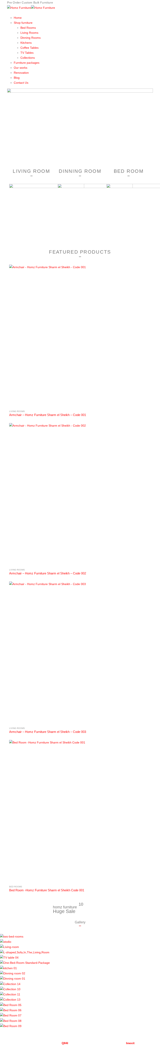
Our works (20, 67)
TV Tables (27, 52)
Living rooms (17, 411)
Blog (17, 77)
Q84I (65, 1043)
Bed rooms (15, 886)
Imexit (130, 1043)
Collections (27, 57)
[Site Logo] (31, 7)
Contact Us (21, 82)
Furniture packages (26, 62)
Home (18, 17)
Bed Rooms (28, 27)
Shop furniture (23, 22)
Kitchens (26, 42)
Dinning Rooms (30, 37)
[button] (80, 1031)
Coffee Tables (29, 47)
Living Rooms (29, 32)
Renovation (21, 72)
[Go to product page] (80, 335)
